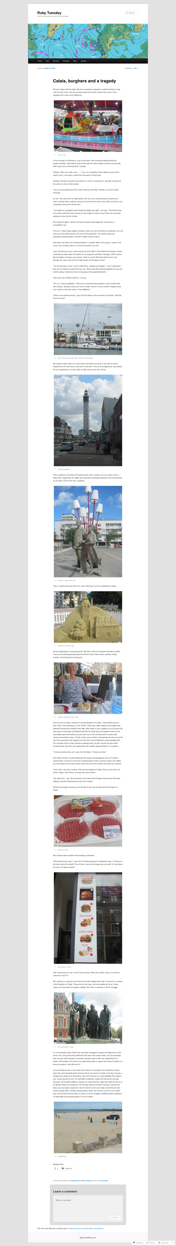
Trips (47, 61)
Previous (128, 68)
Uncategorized (74, 1180)
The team (66, 61)
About (75, 61)
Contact (83, 61)
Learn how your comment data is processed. (86, 1228)
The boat (56, 61)
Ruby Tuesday (49, 12)
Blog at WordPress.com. (88, 1237)
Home (40, 61)
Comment (114, 1218)
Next (136, 68)
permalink (104, 1180)
